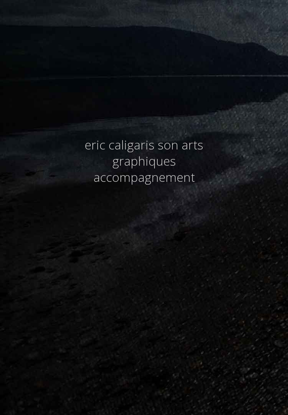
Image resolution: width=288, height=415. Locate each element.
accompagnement (144, 176)
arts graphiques (158, 152)
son (168, 144)
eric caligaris (120, 144)
